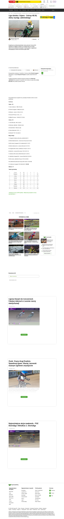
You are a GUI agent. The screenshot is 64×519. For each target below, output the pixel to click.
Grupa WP (15, 508)
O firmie (19, 508)
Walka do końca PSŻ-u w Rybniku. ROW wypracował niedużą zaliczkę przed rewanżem (31, 254)
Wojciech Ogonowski (15, 38)
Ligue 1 (22, 499)
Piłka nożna (16, 10)
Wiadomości (35, 509)
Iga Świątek (37, 496)
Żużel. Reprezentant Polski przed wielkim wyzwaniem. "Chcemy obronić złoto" (31, 242)
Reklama (40, 508)
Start (9, 13)
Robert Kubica (37, 493)
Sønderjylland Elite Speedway (17, 13)
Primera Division (24, 496)
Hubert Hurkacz (38, 501)
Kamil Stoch (37, 491)
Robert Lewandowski (38, 490)
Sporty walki (38, 10)
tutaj (28, 516)
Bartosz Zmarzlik (38, 495)
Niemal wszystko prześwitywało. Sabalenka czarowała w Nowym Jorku (47, 245)
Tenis (20, 10)
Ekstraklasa (23, 490)
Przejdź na (11, 1)
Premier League (24, 493)
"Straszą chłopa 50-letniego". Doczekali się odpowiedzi (47, 251)
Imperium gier (43, 509)
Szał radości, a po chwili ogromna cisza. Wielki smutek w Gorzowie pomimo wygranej (30, 229)
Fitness (10, 501)
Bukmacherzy (32, 10)
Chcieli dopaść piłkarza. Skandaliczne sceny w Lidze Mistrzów (48, 248)
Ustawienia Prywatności (34, 508)
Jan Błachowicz (38, 498)
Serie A (22, 498)
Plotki (28, 509)
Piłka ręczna (11, 497)
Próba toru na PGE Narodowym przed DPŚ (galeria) (16, 229)
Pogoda (10, 509)
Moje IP (31, 509)
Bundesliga (23, 495)
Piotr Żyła (37, 499)
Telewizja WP (23, 509)
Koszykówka (11, 502)
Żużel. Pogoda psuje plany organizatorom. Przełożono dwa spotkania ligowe (15, 254)
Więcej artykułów (47, 253)
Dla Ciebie (11, 10)
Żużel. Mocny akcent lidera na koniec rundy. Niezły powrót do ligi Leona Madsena (15, 242)
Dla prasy (22, 508)
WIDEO (43, 10)
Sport (39, 509)
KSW (10, 504)
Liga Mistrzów (23, 491)
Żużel (28, 10)
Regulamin (44, 508)
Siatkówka (24, 10)
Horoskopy (14, 509)
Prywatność (27, 508)
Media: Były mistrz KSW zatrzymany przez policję (50, 241)
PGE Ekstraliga (24, 501)
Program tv (19, 509)
